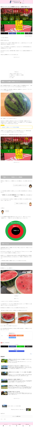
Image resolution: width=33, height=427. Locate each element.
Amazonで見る (20, 335)
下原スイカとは (12, 76)
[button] (28, 33)
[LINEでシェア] (27, 293)
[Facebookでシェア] (5, 293)
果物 (8, 342)
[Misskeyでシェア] (27, 290)
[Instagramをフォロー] (16, 351)
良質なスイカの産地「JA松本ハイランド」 (16, 73)
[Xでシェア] (5, 290)
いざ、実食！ (12, 77)
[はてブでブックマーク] (12, 293)
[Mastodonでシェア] (12, 290)
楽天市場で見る (12, 335)
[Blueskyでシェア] (20, 290)
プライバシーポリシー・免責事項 (16, 424)
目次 (15, 71)
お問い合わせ (27, 424)
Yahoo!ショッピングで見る (12, 337)
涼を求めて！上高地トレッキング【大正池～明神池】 (10, 127)
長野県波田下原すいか (12, 333)
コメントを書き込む (16, 416)
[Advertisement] (16, 63)
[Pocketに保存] (20, 293)
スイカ (4, 342)
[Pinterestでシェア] (9, 295)
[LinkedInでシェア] (16, 295)
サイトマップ (5, 424)
